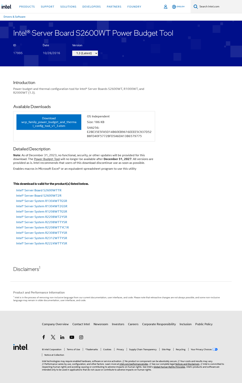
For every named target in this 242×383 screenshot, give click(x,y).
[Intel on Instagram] (81, 337)
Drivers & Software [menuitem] (15, 16)
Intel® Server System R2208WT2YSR (41, 217)
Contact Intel (81, 324)
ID (14, 45)
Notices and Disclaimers (187, 364)
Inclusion (186, 324)
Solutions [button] (68, 6)
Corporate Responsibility (159, 324)
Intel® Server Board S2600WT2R (38, 196)
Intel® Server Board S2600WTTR (38, 190)
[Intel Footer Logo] (20, 347)
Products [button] (27, 6)
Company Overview (55, 324)
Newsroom (101, 324)
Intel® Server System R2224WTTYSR (41, 243)
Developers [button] (91, 6)
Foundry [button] (134, 6)
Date (46, 45)
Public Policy (204, 324)
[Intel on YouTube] (72, 337)
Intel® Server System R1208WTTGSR (41, 211)
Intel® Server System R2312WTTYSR (41, 238)
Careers (133, 324)
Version (77, 45)
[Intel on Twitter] (53, 337)
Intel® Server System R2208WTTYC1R (42, 227)
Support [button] (47, 6)
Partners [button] (114, 6)
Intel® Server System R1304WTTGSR (41, 201)
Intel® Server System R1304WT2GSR (41, 206)
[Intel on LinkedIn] (62, 337)
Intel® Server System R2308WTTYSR (41, 233)
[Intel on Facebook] (43, 337)
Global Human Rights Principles (169, 366)
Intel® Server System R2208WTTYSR (41, 222)
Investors (118, 324)
